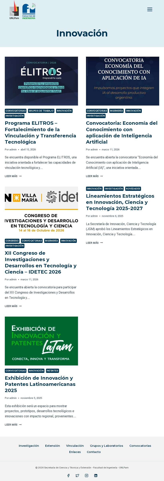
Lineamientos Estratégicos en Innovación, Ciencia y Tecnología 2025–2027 (120, 202)
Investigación (15, 116)
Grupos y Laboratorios (106, 446)
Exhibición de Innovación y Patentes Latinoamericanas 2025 (40, 384)
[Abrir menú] (149, 9)
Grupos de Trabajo (41, 111)
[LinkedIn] (95, 475)
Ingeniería (116, 111)
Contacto (94, 452)
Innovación (64, 111)
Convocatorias (16, 111)
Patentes (52, 370)
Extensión (52, 446)
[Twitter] (77, 475)
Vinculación (75, 446)
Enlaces (75, 452)
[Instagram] (86, 475)
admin (13, 149)
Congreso (12, 240)
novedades (133, 188)
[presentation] (41, 81)
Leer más (13, 176)
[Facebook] (68, 475)
